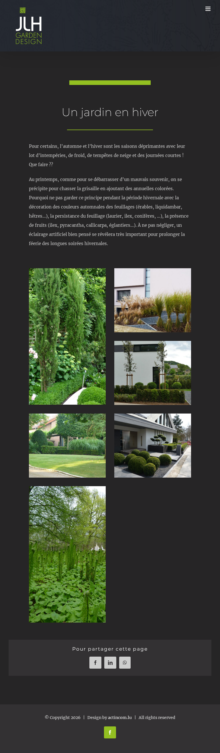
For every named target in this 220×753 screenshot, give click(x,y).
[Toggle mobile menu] (208, 9)
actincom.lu (120, 717)
